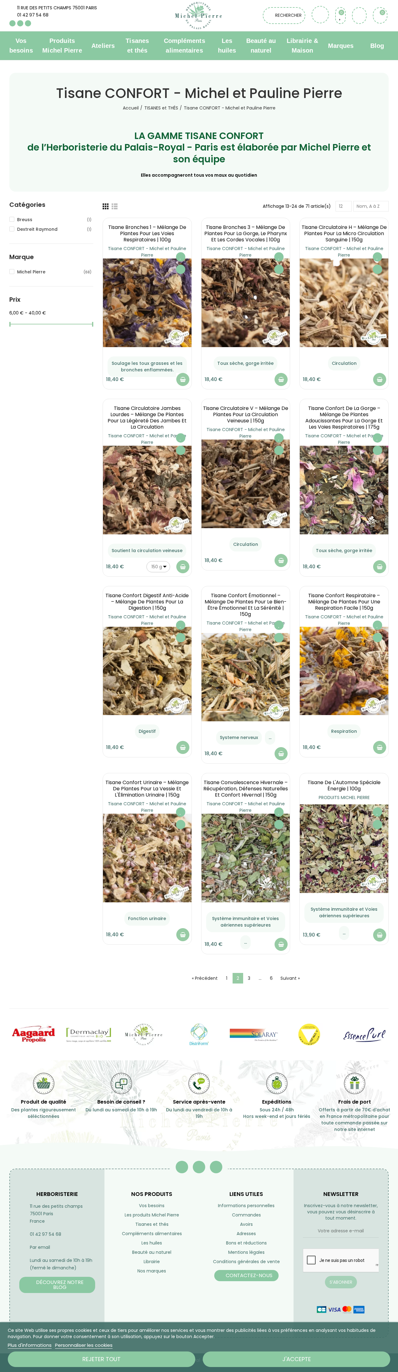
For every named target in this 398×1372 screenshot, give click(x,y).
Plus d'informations (30, 1345)
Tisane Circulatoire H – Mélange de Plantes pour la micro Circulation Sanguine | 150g (344, 233)
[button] (57, 1285)
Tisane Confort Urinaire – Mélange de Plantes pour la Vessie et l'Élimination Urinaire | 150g (147, 788)
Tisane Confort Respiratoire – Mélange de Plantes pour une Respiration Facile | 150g (344, 602)
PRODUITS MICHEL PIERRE (344, 797)
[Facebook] (12, 23)
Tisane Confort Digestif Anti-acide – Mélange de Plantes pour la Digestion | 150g (147, 602)
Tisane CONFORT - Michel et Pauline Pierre (147, 251)
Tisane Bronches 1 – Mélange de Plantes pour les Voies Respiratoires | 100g (147, 233)
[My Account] (359, 15)
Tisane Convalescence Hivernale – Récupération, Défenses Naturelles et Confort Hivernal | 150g (245, 788)
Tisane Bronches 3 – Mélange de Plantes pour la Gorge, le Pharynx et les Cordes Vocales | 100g (245, 233)
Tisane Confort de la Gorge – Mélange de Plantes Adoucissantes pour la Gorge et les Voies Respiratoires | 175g (344, 417)
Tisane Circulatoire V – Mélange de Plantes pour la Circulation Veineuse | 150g (245, 414)
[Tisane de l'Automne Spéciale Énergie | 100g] (344, 848)
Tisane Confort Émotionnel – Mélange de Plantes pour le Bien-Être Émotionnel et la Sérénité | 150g (246, 605)
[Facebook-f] (182, 1167)
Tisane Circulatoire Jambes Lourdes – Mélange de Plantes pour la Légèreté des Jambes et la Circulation (147, 417)
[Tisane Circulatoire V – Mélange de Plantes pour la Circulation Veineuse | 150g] (245, 484)
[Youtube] (20, 23)
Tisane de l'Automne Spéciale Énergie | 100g (344, 785)
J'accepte (296, 1359)
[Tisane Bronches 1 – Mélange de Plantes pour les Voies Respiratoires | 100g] (147, 302)
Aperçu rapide (180, 269)
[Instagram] (28, 23)
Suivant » (290, 978)
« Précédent (205, 978)
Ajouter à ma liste (180, 257)
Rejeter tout (101, 1359)
